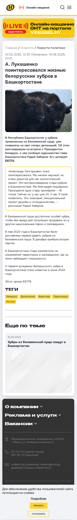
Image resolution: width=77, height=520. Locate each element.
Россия (10, 301)
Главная (11, 48)
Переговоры (60, 296)
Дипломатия (28, 296)
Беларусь (11, 296)
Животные (44, 296)
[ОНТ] (10, 7)
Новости (27, 48)
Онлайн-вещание (37, 7)
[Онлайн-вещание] (38, 28)
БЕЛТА (9, 160)
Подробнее (38, 498)
